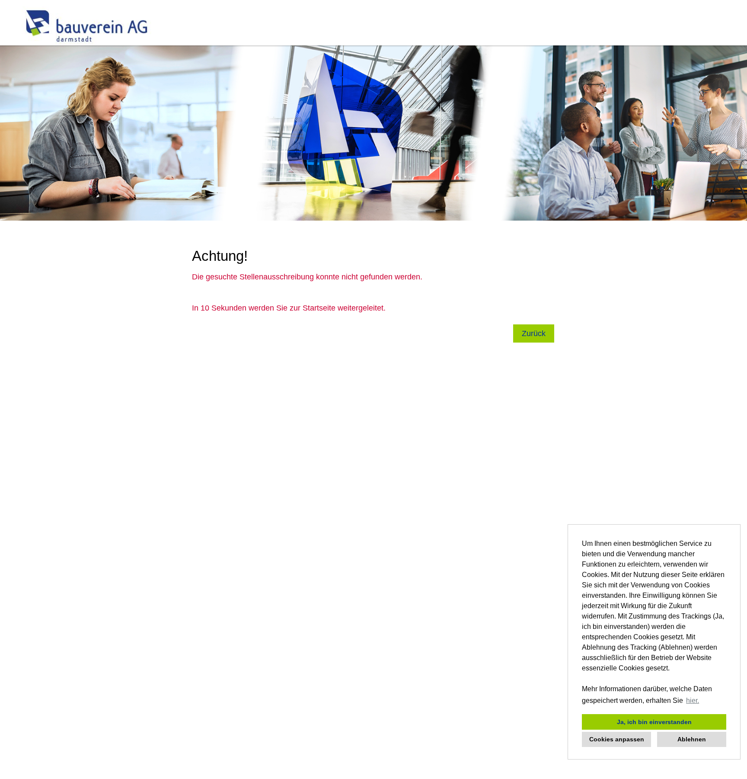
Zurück (534, 333)
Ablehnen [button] (691, 739)
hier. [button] (692, 700)
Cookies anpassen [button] (616, 739)
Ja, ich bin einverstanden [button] (654, 721)
